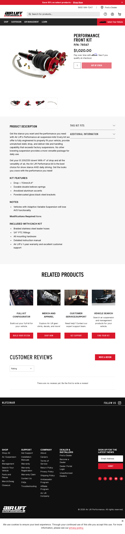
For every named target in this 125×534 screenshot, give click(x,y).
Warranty (25, 464)
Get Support (27, 453)
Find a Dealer (66, 455)
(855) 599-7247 (85, 7)
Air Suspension (9, 457)
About (43, 453)
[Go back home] (13, 14)
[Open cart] (119, 14)
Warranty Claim (28, 474)
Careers (44, 457)
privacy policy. (76, 528)
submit (110, 466)
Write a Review (105, 357)
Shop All (6, 453)
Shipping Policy (47, 475)
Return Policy (46, 467)
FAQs (23, 482)
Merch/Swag (8, 481)
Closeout (6, 485)
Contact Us (26, 478)
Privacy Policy (47, 471)
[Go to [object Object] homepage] (14, 509)
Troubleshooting (28, 486)
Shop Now (78, 2)
